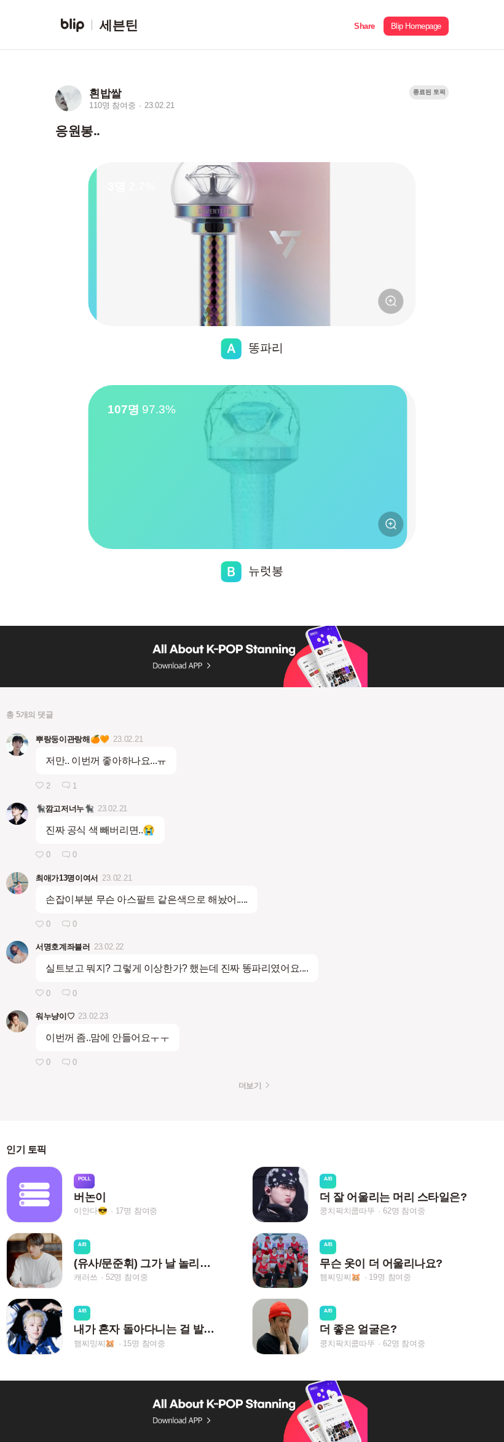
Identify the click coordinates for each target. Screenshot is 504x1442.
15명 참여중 (144, 1343)
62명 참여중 (404, 1211)
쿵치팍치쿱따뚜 (347, 1211)
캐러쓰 (85, 1277)
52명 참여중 (127, 1277)
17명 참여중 (137, 1211)
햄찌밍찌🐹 (340, 1277)
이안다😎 (90, 1211)
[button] (364, 25)
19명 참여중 (390, 1277)
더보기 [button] (249, 1085)
